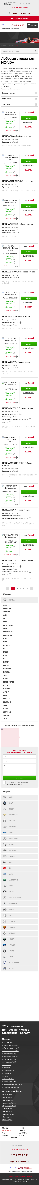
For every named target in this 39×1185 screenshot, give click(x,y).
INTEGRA (6, 672)
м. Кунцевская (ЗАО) (9, 1062)
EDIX (5, 642)
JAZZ (5, 675)
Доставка (23, 1133)
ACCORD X (7, 608)
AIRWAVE (6, 612)
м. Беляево (6, 1067)
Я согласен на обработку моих (17, 783)
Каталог (10, 45)
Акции (4, 1133)
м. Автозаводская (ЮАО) (10, 1087)
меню (34, 25)
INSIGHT (6, 662)
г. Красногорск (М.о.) (9, 1106)
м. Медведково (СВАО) (9, 1081)
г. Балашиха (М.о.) (8, 1097)
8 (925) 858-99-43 (19, 1161)
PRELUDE (6, 699)
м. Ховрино (6, 1076)
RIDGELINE (7, 702)
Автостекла (6, 1130)
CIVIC (5, 622)
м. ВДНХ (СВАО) (7, 1042)
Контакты (14, 1138)
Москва (8, 4)
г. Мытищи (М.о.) (7, 1094)
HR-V (5, 659)
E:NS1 (5, 638)
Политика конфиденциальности (19, 1176)
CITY (4, 618)
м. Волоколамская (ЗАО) (10, 1051)
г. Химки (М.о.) (7, 1108)
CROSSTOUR (7, 635)
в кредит (28, 127)
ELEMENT (6, 645)
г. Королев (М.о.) (7, 1120)
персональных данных (14, 784)
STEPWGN (7, 712)
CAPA (5, 615)
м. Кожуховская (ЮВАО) (10, 1045)
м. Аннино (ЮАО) (8, 1079)
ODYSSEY (6, 689)
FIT (4, 648)
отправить (19, 778)
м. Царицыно (6, 1065)
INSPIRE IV (7, 669)
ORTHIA (6, 692)
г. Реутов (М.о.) (7, 1117)
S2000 (5, 709)
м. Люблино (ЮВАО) (9, 1059)
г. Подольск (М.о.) (8, 1100)
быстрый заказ (28, 122)
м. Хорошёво (6, 1073)
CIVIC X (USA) (8, 625)
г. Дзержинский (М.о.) (9, 1103)
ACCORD (6, 605)
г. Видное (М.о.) (7, 1111)
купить (28, 118)
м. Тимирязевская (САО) (10, 1056)
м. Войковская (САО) (9, 1053)
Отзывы (5, 1135)
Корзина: (21, 18)
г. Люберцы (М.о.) (8, 1114)
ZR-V (5, 719)
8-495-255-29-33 (21, 13)
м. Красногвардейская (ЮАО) (12, 1084)
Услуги (22, 1130)
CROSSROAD (8, 632)
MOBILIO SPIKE (8, 682)
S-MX (5, 705)
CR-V (5, 628)
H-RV (5, 655)
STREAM (6, 715)
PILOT (5, 695)
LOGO (5, 679)
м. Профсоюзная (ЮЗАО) (10, 1048)
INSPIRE (6, 665)
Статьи (22, 1135)
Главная (3, 45)
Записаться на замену (19, 7)
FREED (5, 652)
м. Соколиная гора (8, 1070)
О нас (22, 1128)
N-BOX (5, 685)
